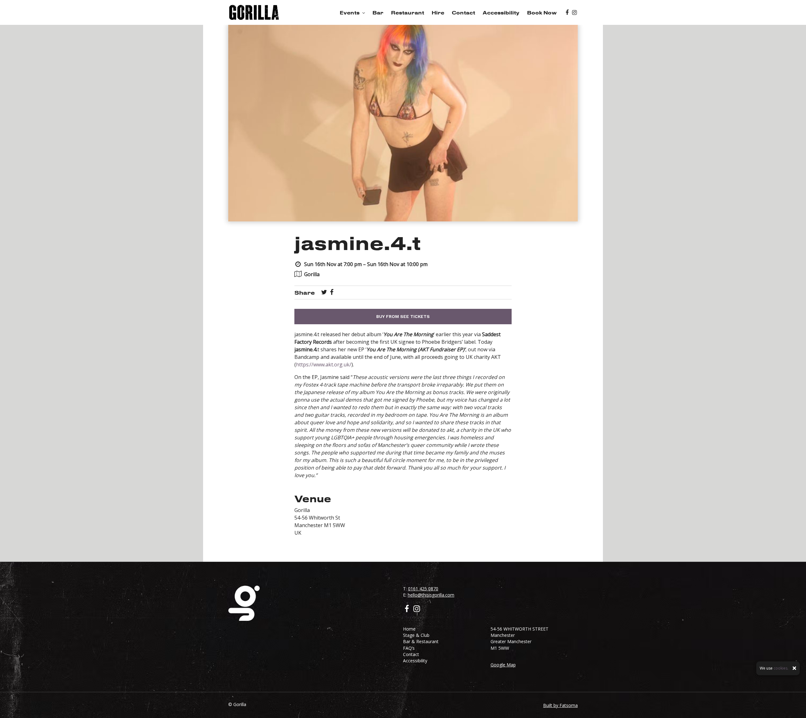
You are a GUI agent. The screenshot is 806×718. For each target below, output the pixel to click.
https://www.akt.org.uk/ (323, 364)
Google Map (503, 665)
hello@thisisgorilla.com (431, 595)
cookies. (781, 668)
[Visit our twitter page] (324, 292)
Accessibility (501, 12)
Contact (463, 12)
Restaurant (407, 12)
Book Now (542, 12)
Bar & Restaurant (421, 641)
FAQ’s (409, 648)
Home (409, 629)
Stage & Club (416, 635)
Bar (377, 12)
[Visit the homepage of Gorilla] (254, 12)
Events (350, 12)
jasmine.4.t (357, 242)
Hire (438, 12)
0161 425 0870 (423, 589)
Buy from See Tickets (403, 316)
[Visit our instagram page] (574, 12)
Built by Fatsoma (560, 705)
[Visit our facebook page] (567, 12)
